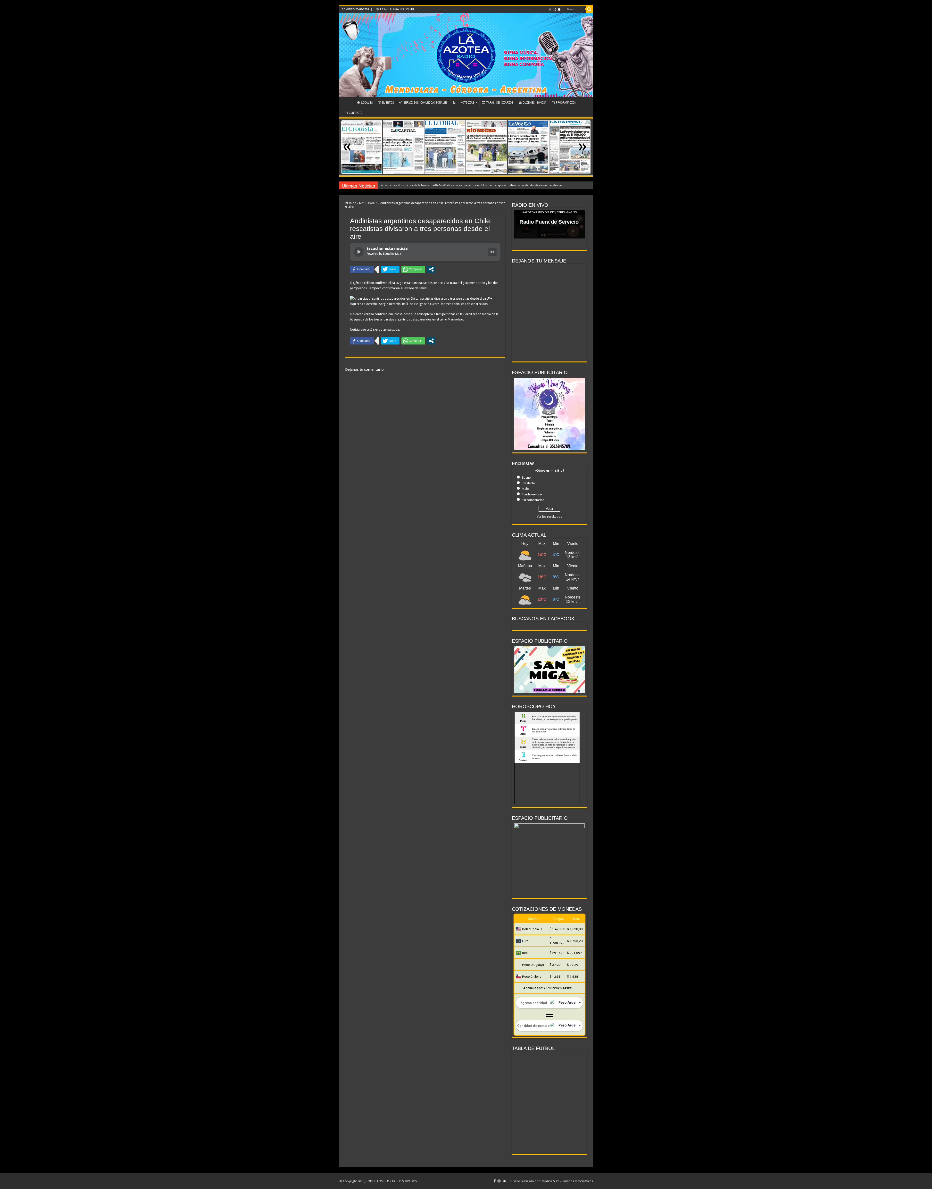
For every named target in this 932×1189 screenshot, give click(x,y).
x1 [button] (492, 251)
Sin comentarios (533, 500)
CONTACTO (355, 113)
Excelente (528, 483)
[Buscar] (589, 9)
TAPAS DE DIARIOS (499, 102)
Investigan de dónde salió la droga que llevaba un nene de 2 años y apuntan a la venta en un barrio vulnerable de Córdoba (460, 185)
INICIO (348, 102)
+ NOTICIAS (465, 102)
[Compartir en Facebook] (362, 269)
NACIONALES (368, 203)
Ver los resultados (549, 516)
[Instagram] (554, 9)
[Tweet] (390, 269)
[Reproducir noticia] (359, 252)
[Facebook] (550, 9)
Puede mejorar (532, 494)
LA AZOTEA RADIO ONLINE (397, 9)
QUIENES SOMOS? (535, 102)
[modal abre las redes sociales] (431, 269)
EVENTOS (388, 102)
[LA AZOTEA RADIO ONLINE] (466, 55)
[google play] (559, 9)
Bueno (526, 477)
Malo (525, 489)
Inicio (352, 203)
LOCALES (367, 102)
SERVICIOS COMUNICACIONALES (425, 102)
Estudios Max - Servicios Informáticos (567, 1181)
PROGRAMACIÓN (566, 102)
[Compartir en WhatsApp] (413, 269)
